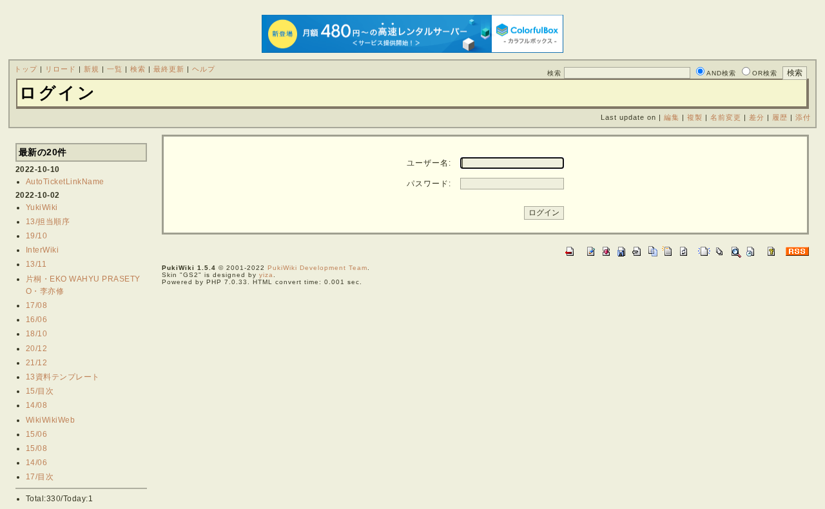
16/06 (37, 319)
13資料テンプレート (63, 376)
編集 (671, 117)
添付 (803, 117)
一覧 (114, 69)
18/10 (37, 333)
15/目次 (40, 391)
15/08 (37, 448)
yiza (266, 274)
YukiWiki (42, 207)
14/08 (37, 405)
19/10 (37, 235)
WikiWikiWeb (50, 420)
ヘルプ (203, 69)
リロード (60, 69)
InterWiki (42, 249)
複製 (695, 117)
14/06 (37, 462)
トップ (25, 69)
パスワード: (429, 183)
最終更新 (168, 69)
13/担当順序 (48, 221)
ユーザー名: (429, 163)
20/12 (37, 348)
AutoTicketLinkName (65, 181)
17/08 (37, 305)
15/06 (37, 434)
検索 (138, 69)
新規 (91, 69)
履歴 (780, 117)
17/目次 (40, 476)
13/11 (36, 264)
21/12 (37, 362)
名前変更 (725, 117)
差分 (756, 117)
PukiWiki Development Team (317, 267)
